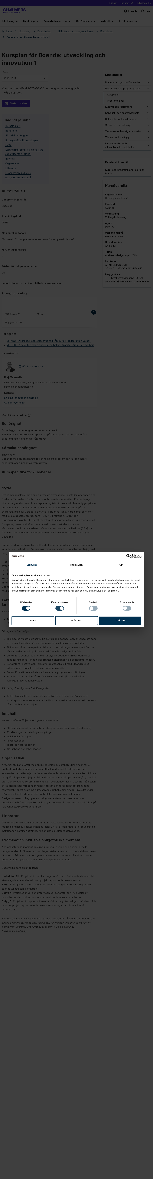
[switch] (59, 608)
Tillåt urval (76, 620)
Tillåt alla (120, 620)
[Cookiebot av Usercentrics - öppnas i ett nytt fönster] (128, 556)
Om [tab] (121, 565)
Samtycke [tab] (32, 565)
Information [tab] (76, 565)
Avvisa (32, 620)
